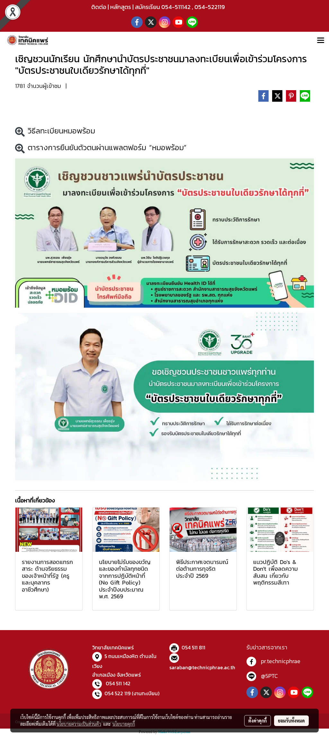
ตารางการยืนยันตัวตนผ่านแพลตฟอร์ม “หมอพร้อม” (106, 147)
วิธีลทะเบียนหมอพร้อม (60, 130)
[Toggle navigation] (321, 41)
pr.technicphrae (280, 661)
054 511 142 (118, 683)
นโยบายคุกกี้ (123, 724)
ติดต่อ (98, 7)
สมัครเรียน (147, 7)
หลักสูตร (120, 7)
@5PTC (269, 675)
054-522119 (209, 7)
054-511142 (176, 7)
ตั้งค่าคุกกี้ (257, 720)
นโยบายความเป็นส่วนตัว (79, 724)
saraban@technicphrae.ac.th (202, 667)
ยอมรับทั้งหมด (291, 720)
